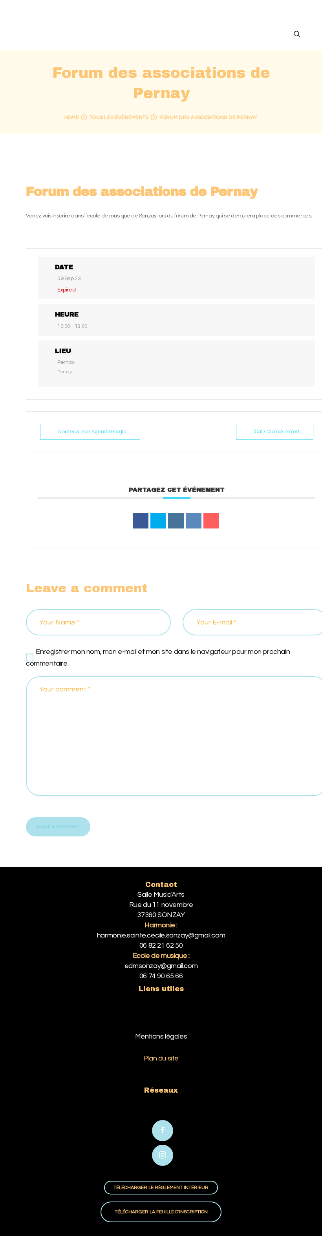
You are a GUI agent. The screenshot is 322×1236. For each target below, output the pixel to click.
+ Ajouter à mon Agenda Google (90, 431)
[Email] (211, 520)
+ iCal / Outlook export (275, 431)
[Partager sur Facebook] (140, 520)
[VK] (193, 520)
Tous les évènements (119, 117)
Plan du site (161, 1058)
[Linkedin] (176, 520)
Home (71, 117)
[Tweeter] (158, 520)
